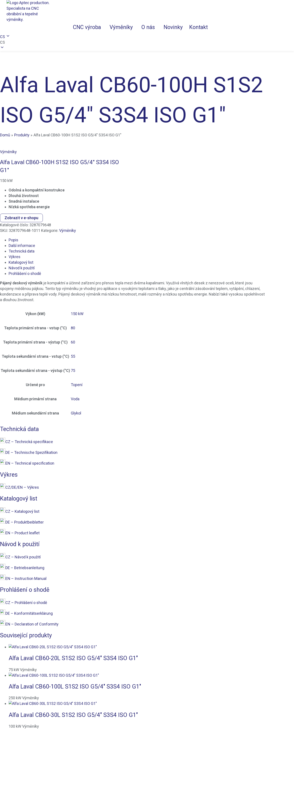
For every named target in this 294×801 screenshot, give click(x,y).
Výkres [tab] (14, 256)
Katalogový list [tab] (21, 262)
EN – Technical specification (29, 463)
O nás (148, 27)
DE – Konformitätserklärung (29, 613)
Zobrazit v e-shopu (21, 218)
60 (73, 342)
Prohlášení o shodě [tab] (25, 273)
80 (73, 328)
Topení (76, 384)
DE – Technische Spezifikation (31, 452)
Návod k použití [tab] (22, 268)
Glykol (76, 413)
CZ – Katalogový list (22, 511)
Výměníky (121, 27)
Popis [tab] (13, 240)
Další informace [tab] (22, 245)
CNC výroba (87, 27)
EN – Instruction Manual (25, 578)
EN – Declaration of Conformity (32, 624)
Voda (75, 399)
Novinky (173, 27)
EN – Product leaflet (22, 533)
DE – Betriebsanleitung (24, 567)
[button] (88, 27)
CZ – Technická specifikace (29, 441)
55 (73, 356)
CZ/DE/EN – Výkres (22, 487)
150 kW (77, 313)
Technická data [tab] (21, 251)
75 (73, 370)
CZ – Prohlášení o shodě (26, 602)
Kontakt (198, 27)
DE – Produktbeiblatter (24, 522)
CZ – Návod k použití (23, 557)
